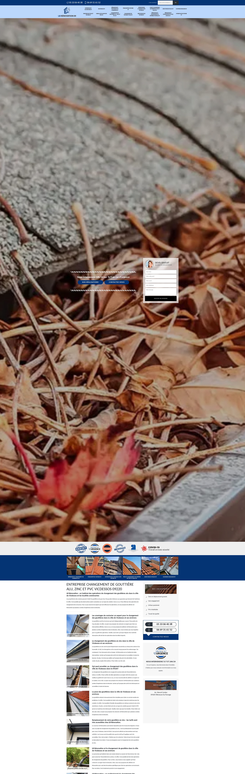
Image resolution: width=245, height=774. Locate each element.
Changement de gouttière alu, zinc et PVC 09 (115, 14)
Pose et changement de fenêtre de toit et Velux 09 (155, 9)
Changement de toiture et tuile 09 (128, 14)
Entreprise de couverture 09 (88, 9)
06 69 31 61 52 (93, 3)
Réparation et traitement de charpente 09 (114, 9)
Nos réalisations (90, 282)
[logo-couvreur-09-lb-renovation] (67, 11)
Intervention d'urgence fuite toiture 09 (141, 9)
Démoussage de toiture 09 (141, 14)
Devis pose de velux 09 (168, 8)
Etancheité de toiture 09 (128, 9)
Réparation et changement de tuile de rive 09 (168, 14)
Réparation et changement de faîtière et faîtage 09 (155, 14)
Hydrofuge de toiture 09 (181, 14)
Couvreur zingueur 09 (181, 8)
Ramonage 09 (101, 8)
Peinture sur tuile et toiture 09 (88, 14)
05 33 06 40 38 (75, 3)
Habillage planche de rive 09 (101, 14)
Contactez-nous (117, 282)
